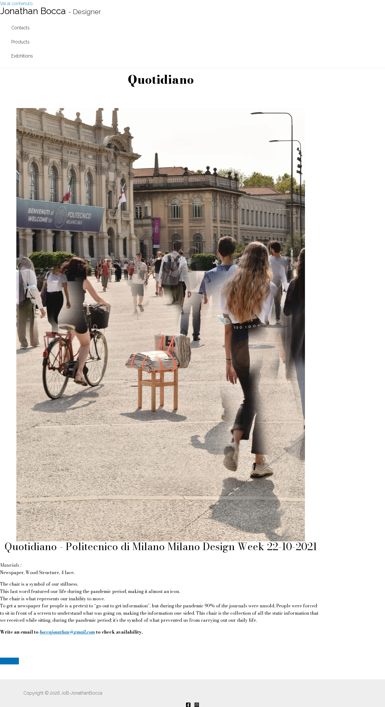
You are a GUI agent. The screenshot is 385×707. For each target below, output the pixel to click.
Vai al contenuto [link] (16, 3)
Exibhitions (22, 56)
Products (20, 42)
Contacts (20, 27)
